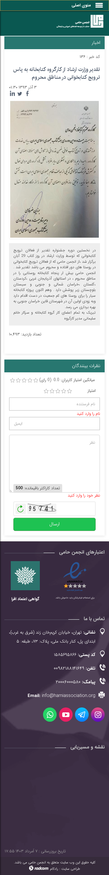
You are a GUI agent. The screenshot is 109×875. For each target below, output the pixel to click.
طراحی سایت (70, 869)
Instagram (98, 714)
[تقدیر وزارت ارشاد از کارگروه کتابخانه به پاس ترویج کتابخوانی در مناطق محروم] (54, 169)
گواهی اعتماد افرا (25, 599)
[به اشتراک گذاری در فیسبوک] (27, 93)
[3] (57, 391)
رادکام (54, 869)
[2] (52, 391)
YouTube (66, 714)
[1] (46, 391)
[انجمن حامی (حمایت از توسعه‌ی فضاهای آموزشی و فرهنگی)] (77, 24)
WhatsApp (50, 714)
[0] (12, 380)
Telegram (82, 714)
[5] (69, 391)
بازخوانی (20, 507)
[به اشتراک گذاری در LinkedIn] (12, 93)
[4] (63, 391)
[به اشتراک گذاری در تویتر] (19, 93)
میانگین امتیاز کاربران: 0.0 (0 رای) (67, 380)
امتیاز (91, 391)
